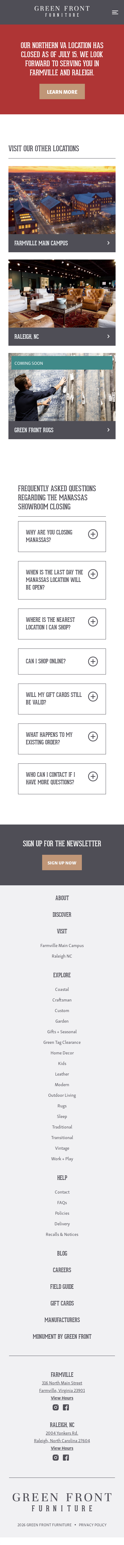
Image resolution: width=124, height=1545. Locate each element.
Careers (62, 1270)
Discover (62, 915)
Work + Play (62, 1158)
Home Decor (62, 1052)
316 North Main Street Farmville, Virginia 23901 (62, 1386)
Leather (62, 1073)
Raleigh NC (62, 955)
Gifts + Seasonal (62, 1031)
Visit (62, 931)
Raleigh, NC (62, 1425)
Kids (62, 1062)
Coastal (62, 988)
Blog (62, 1253)
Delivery (62, 1223)
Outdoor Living (62, 1094)
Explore (62, 975)
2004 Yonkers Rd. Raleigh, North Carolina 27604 (62, 1436)
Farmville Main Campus (62, 945)
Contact (62, 1191)
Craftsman (62, 999)
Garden (62, 1020)
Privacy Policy (93, 1524)
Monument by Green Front (62, 1337)
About (62, 898)
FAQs (62, 1202)
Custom (62, 1010)
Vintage (62, 1147)
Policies (62, 1212)
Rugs (62, 1105)
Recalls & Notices (62, 1233)
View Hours (62, 1397)
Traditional (62, 1126)
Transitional (62, 1137)
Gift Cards (62, 1303)
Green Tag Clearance (62, 1041)
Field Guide (62, 1287)
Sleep (62, 1115)
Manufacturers (62, 1320)
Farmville (62, 1375)
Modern (62, 1084)
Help (62, 1178)
